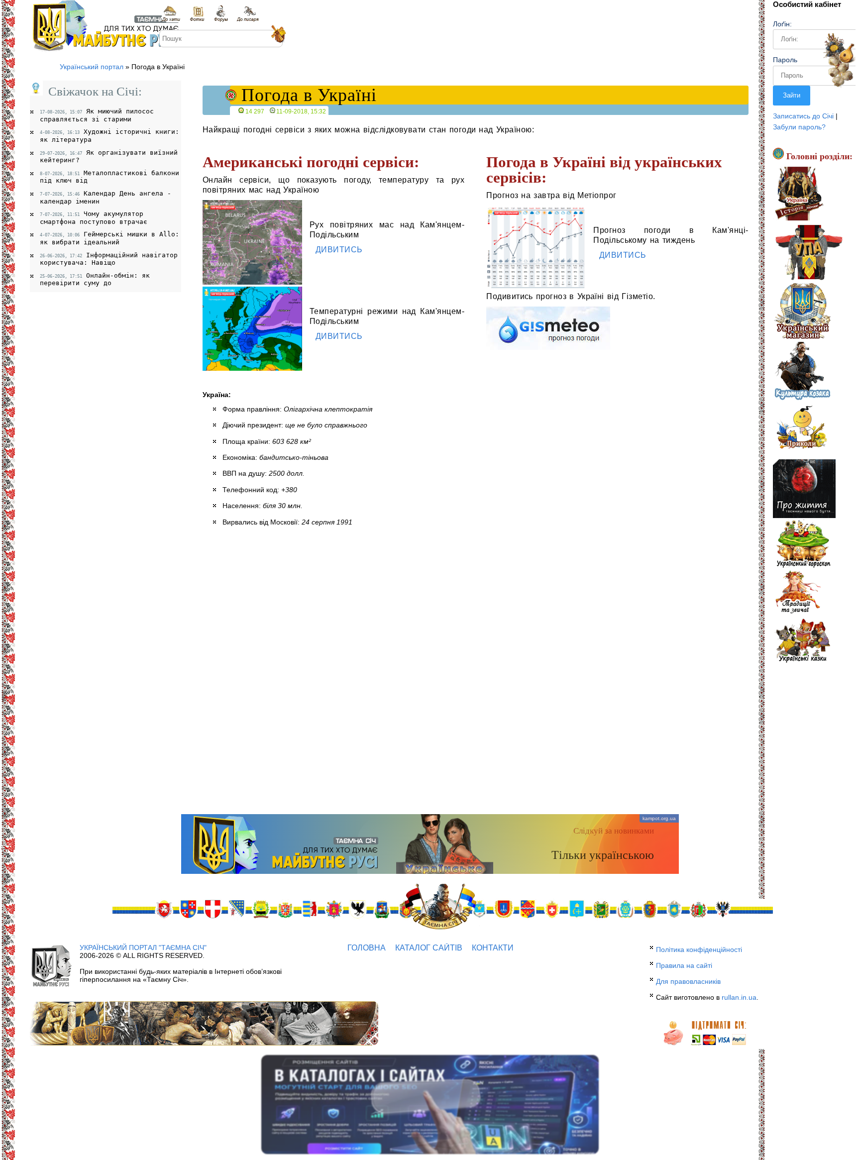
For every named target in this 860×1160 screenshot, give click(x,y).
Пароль (785, 60)
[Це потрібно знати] (804, 489)
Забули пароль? (799, 127)
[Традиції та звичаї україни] (798, 592)
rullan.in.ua (739, 997)
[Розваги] (801, 430)
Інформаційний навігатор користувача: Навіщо (109, 259)
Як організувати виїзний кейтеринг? (109, 156)
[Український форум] (220, 13)
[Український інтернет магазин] (802, 312)
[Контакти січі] (247, 13)
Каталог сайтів (428, 948)
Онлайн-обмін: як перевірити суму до (95, 279)
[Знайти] (277, 35)
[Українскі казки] (802, 641)
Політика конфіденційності (699, 949)
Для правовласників (688, 981)
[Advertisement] (430, 734)
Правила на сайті (684, 965)
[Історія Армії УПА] (809, 253)
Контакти (493, 948)
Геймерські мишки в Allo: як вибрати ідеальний (109, 238)
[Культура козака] (802, 371)
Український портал (91, 67)
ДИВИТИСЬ (338, 249)
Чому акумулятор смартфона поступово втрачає (93, 217)
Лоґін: (782, 24)
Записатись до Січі (803, 116)
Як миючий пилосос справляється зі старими (97, 115)
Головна (366, 948)
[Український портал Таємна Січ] (172, 13)
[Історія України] (799, 195)
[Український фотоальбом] (197, 13)
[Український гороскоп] (803, 544)
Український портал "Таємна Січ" (143, 947)
